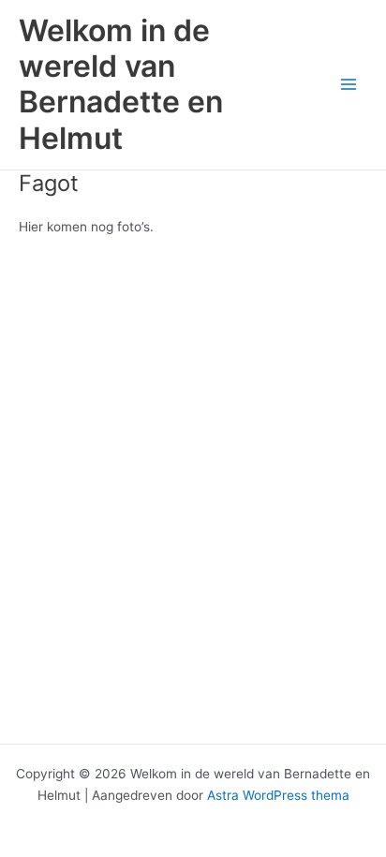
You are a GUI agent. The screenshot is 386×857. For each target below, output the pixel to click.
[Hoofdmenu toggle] (349, 85)
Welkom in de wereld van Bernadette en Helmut (121, 84)
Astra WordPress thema (278, 795)
